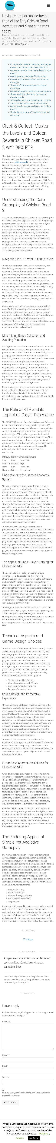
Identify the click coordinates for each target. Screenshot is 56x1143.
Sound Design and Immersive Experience (28, 103)
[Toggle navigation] (48, 5)
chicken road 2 (21, 162)
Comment (6, 1021)
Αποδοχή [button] (33, 1138)
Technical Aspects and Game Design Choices (30, 100)
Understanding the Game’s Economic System (30, 91)
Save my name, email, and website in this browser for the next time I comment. (26, 1094)
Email (4, 1066)
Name (4, 1055)
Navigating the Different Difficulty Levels (28, 76)
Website (5, 1077)
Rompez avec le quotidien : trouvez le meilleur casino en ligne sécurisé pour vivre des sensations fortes (27, 962)
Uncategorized (30, 55)
